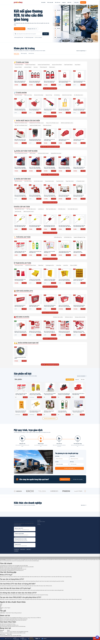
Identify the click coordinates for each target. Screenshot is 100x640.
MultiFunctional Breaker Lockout (67, 122)
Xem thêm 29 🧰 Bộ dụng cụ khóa (49, 338)
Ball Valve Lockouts (18, 181)
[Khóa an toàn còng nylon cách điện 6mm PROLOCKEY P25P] (50, 75)
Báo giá (24, 84)
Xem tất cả (83, 505)
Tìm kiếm (45, 33)
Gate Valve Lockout (28, 181)
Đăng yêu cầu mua (31, 28)
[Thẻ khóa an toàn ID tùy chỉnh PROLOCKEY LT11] (50, 245)
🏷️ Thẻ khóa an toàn (22, 237)
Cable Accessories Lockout (28, 211)
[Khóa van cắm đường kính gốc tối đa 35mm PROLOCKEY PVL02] (50, 189)
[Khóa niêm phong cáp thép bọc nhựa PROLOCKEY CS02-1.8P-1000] (20, 219)
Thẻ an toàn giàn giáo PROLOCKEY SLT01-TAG (62, 411)
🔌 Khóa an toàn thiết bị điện (25, 151)
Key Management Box (50, 265)
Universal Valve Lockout (49, 181)
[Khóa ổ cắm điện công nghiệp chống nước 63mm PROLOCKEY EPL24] (35, 161)
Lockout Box (65, 265)
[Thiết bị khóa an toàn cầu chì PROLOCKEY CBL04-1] (79, 133)
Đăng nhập (76, 2)
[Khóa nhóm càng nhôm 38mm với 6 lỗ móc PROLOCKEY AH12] (20, 103)
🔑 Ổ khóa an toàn (21, 62)
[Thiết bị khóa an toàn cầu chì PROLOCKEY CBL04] (50, 133)
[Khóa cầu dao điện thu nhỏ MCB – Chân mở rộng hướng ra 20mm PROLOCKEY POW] (78, 405)
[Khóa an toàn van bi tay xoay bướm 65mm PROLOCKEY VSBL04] (64, 189)
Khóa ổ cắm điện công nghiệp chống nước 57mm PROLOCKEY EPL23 (49, 168)
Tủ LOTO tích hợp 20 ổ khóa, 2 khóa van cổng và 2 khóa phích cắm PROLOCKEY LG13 (64, 280)
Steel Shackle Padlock (19, 64)
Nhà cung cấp (50, 2)
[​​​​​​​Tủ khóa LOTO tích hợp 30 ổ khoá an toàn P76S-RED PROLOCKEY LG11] (79, 273)
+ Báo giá (25, 397)
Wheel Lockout (52, 67)
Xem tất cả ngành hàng (81, 50)
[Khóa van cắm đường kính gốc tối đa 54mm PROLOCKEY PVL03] (35, 189)
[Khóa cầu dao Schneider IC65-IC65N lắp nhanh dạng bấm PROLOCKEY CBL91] (21, 405)
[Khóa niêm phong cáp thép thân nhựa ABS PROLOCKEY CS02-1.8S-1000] (35, 219)
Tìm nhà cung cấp (19, 28)
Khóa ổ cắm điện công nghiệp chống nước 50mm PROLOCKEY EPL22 (64, 168)
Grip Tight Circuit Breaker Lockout (21, 125)
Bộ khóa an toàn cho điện (58, 317)
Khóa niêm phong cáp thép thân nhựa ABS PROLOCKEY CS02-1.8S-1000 (35, 226)
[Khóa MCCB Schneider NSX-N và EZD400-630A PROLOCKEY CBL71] (35, 133)
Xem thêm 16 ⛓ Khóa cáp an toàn (49, 232)
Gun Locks (36, 67)
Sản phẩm (43, 2)
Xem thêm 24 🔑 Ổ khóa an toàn (50, 88)
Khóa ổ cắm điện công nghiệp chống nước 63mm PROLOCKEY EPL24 (35, 168)
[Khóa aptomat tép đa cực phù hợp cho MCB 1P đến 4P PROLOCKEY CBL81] (36, 405)
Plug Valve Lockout (59, 181)
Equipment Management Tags (79, 237)
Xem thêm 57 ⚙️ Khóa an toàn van (49, 202)
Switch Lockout (32, 153)
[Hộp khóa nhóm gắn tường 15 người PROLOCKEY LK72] (20, 299)
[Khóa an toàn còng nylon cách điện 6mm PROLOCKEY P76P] (20, 75)
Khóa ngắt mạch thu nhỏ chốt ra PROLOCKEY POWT (78, 394)
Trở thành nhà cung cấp (77, 479)
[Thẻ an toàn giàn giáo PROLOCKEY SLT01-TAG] (79, 245)
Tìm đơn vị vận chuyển (68, 468)
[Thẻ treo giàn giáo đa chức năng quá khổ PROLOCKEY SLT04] (64, 245)
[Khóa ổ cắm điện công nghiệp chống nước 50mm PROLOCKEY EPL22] (64, 161)
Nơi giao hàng (72, 456)
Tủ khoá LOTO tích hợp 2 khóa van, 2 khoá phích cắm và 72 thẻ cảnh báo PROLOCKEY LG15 (35, 280)
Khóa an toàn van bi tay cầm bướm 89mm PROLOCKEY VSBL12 (78, 196)
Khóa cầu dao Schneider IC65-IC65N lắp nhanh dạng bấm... (20, 411)
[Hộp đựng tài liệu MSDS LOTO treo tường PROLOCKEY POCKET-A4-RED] (20, 273)
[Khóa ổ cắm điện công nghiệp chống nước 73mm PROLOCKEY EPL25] (20, 161)
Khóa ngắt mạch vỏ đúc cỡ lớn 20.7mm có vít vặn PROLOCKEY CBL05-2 (20, 140)
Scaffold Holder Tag (67, 237)
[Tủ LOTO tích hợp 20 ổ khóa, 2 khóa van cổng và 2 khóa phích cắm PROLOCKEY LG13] (64, 273)
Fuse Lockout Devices (47, 125)
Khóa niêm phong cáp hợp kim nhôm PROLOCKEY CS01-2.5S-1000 (49, 226)
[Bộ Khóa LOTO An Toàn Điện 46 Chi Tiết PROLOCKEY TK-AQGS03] (35, 325)
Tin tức (38, 523)
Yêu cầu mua (57, 2)
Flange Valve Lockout (70, 181)
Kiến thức (69, 2)
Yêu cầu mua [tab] (31, 53)
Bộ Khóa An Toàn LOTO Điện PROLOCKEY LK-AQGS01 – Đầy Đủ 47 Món (78, 332)
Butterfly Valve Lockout (38, 181)
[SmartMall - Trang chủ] (18, 2)
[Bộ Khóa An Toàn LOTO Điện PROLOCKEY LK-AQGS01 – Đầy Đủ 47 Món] (79, 325)
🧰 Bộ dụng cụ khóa (21, 317)
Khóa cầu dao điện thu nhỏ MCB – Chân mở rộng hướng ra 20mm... (78, 412)
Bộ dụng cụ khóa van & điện (80, 317)
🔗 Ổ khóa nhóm (20, 93)
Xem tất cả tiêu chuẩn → (18, 524)
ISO (0, 606)
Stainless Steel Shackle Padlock (44, 64)
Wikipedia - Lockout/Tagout (5, 607)
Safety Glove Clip (18, 211)
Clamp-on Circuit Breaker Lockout (52, 122)
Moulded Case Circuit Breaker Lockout (37, 122)
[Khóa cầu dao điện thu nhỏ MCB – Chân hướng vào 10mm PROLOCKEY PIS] (50, 387)
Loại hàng (56, 461)
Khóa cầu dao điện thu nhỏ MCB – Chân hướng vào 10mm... (50, 394)
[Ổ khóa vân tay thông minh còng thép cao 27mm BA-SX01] (79, 75)
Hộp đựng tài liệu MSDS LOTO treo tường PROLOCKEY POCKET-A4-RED (20, 280)
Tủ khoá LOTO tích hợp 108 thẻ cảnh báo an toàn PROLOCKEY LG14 (49, 280)
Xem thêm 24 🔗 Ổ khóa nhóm (49, 116)
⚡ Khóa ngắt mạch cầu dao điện (27, 120)
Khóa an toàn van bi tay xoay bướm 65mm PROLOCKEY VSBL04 (64, 196)
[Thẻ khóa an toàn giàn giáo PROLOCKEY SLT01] (50, 405)
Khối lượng (72, 461)
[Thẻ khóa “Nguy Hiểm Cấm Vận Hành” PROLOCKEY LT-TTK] (20, 245)
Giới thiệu (38, 524)
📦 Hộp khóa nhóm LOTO (23, 291)
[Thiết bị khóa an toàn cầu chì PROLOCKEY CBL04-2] (64, 133)
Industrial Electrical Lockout (56, 153)
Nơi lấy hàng (57, 456)
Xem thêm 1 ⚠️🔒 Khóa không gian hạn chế (49, 364)
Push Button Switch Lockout (43, 153)
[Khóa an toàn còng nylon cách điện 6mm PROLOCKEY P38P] (35, 75)
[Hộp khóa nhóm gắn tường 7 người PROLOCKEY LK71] (35, 299)
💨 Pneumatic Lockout (80, 181)
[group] (19, 491)
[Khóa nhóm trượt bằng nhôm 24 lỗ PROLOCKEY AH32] (50, 103)
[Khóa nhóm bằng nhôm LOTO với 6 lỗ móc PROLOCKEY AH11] (35, 103)
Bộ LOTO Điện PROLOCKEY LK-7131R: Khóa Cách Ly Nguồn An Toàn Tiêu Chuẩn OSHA (49, 332)
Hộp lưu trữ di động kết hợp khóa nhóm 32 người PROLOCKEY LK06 (65, 306)
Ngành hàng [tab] (16, 53)
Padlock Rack (40, 265)
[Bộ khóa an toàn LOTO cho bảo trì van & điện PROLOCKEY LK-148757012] (64, 325)
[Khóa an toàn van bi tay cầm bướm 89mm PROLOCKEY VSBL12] (79, 189)
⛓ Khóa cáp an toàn (22, 207)
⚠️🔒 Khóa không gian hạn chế (26, 343)
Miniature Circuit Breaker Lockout (21, 122)
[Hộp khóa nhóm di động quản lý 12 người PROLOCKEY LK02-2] (79, 299)
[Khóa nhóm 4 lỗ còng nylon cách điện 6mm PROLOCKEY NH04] (64, 103)
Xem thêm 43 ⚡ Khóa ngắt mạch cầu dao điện (49, 146)
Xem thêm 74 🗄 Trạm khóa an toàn (49, 286)
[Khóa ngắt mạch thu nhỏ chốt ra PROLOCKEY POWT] (78, 387)
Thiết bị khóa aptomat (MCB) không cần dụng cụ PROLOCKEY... (36, 394)
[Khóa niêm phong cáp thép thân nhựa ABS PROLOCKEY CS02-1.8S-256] (79, 219)
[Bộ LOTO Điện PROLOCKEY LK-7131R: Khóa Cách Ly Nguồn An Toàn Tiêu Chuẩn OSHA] (50, 325)
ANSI (1, 605)
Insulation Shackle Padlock (30, 64)
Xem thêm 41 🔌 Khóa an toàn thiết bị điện (50, 174)
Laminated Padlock (27, 67)
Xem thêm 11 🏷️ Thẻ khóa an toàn (49, 258)
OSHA (1, 604)
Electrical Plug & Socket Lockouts (21, 153)
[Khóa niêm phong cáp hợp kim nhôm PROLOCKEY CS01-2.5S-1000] (50, 219)
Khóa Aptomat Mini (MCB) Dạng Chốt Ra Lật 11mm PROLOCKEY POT (64, 394)
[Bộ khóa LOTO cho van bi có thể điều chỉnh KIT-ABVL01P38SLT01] (20, 325)
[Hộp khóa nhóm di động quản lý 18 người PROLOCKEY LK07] (50, 299)
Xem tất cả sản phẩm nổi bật (49, 418)
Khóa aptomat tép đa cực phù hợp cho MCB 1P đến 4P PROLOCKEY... (35, 412)
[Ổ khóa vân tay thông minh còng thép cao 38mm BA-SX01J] (64, 75)
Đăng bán (83, 2)
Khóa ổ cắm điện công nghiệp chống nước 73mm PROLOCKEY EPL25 (20, 168)
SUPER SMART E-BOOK (41, 521)
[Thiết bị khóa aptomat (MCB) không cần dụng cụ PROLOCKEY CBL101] (36, 387)
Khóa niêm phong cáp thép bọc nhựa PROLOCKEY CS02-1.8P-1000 (20, 226)
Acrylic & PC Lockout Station (30, 265)
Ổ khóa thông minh (43, 67)
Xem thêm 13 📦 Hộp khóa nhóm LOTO (49, 312)
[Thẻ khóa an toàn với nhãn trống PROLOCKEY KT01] (35, 245)
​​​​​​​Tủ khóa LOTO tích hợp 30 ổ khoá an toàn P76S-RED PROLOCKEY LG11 (78, 280)
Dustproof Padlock (18, 67)
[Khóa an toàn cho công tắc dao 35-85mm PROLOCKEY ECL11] (79, 161)
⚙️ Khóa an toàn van (22, 179)
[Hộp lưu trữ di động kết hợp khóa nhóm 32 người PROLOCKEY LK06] (64, 299)
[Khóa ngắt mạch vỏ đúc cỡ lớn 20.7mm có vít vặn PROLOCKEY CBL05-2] (20, 133)
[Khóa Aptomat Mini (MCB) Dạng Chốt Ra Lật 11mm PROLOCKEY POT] (64, 387)
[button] (85, 491)
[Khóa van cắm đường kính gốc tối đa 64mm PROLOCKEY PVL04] (20, 189)
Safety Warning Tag (58, 237)
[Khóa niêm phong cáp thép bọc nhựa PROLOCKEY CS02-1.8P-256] (64, 219)
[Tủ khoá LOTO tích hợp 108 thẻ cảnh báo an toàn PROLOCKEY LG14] (50, 273)
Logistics (64, 2)
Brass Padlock (77, 64)
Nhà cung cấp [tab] (24, 53)
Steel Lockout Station (19, 265)
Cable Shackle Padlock (68, 64)
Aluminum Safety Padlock (57, 64)
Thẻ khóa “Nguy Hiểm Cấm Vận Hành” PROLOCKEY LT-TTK (21, 394)
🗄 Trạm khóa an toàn (22, 263)
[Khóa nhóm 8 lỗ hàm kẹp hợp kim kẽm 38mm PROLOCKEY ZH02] (79, 103)
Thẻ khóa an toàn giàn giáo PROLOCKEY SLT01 (49, 411)
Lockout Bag (58, 265)
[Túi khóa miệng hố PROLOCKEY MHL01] (20, 351)
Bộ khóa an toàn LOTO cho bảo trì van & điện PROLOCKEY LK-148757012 (64, 332)
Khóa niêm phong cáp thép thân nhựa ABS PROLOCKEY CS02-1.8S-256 (79, 226)
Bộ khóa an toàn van (69, 317)
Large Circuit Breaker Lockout (35, 125)
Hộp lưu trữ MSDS (73, 265)
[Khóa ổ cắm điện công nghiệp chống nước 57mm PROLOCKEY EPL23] (50, 161)
